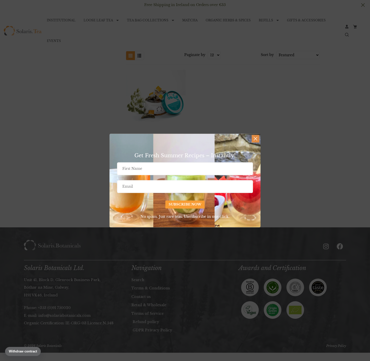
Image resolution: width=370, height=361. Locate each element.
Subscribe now (185, 204)
